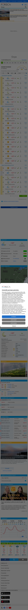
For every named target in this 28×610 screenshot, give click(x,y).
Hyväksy (13, 316)
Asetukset (14, 319)
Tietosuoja (14, 325)
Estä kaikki (14, 323)
